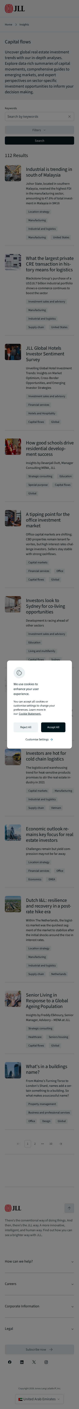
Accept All (53, 727)
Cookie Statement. (30, 714)
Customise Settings (39, 739)
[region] (39, 704)
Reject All (25, 727)
